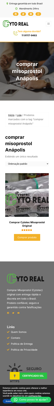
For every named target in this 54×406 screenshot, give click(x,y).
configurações (34, 396)
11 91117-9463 (29, 35)
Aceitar (8, 401)
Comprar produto (27, 237)
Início (11, 115)
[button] (31, 400)
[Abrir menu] (48, 23)
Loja (19, 115)
